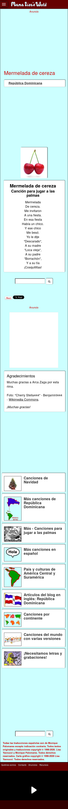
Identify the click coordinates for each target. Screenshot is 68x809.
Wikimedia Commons (23, 399)
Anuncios (32, 764)
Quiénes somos (8, 764)
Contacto (22, 764)
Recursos (43, 764)
